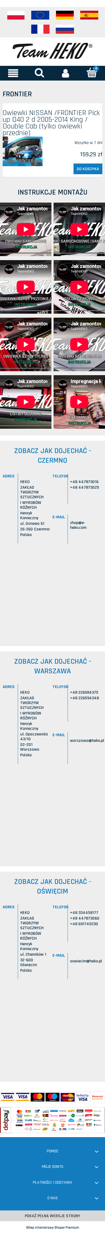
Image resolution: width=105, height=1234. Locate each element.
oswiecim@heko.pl (86, 961)
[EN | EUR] (40, 15)
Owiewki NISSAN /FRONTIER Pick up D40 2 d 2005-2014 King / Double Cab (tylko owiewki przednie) (51, 123)
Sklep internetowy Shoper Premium (52, 1227)
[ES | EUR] (89, 15)
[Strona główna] (52, 50)
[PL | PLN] (16, 15)
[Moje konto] (65, 73)
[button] (13, 73)
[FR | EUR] (40, 29)
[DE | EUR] (65, 15)
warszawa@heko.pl (87, 740)
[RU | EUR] (65, 29)
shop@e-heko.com (78, 525)
